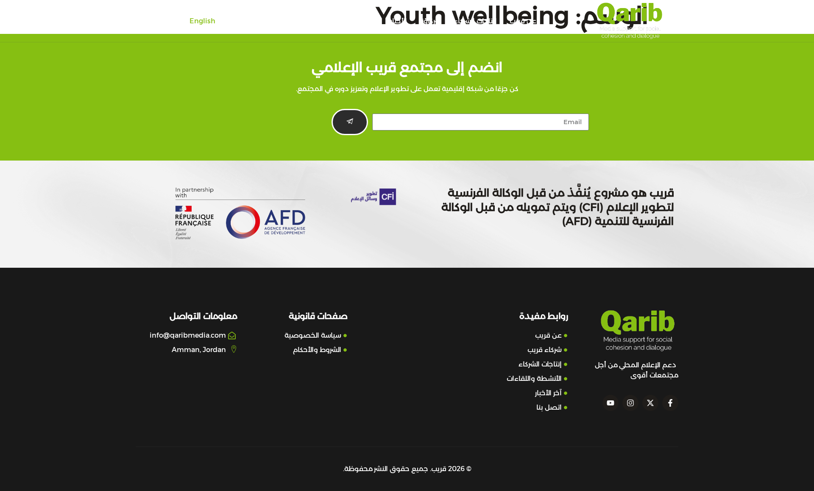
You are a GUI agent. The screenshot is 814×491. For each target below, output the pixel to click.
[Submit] (350, 122)
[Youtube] (610, 403)
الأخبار (398, 21)
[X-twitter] (650, 403)
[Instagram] (630, 403)
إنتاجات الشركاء (475, 21)
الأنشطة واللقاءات (350, 21)
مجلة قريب (294, 21)
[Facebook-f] (670, 403)
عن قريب (523, 21)
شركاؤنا (430, 21)
